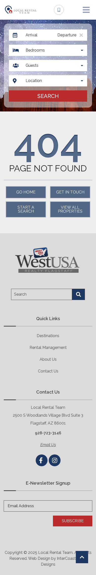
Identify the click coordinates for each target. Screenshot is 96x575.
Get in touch (70, 192)
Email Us (48, 444)
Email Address (21, 506)
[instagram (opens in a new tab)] (55, 460)
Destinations (48, 335)
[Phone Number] (59, 10)
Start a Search (25, 209)
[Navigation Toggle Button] (86, 10)
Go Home (25, 192)
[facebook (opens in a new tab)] (42, 460)
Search (48, 96)
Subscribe (73, 521)
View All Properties (70, 209)
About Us (48, 359)
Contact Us (48, 371)
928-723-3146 (48, 433)
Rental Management (48, 347)
